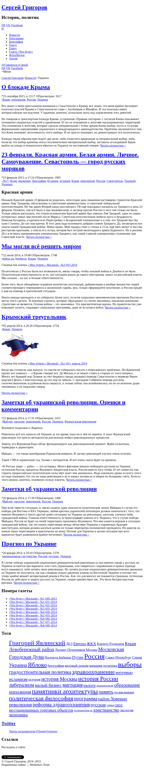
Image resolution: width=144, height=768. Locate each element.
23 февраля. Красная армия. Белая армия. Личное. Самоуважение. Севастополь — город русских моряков (70, 161)
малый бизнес (48, 685)
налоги (89, 685)
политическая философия (41, 698)
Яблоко (37, 664)
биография (39, 181)
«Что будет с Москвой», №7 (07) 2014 (33, 622)
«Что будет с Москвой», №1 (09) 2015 (33, 598)
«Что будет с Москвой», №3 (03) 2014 (52, 265)
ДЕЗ (69, 644)
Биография (16, 41)
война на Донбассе (14, 258)
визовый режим (76, 666)
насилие (19, 421)
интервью (124, 672)
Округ (13, 45)
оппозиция (18, 99)
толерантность (83, 710)
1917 (5, 181)
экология (127, 710)
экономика (18, 715)
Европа (79, 643)
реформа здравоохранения (61, 704)
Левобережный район (31, 649)
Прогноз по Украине (29, 543)
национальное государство (19, 556)
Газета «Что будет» (21, 51)
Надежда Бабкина (58, 657)
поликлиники (124, 692)
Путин (77, 657)
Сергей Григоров (24, 7)
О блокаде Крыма (26, 87)
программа (85, 698)
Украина (42, 99)
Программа (16, 38)
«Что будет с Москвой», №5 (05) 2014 (33, 615)
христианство (106, 710)
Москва (91, 650)
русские (54, 556)
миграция (72, 685)
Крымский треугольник (34, 316)
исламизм (18, 679)
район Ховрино (112, 698)
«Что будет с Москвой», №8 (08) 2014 (33, 625)
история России (98, 678)
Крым (6, 99)
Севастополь (114, 181)
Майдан (7, 421)
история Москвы (59, 679)
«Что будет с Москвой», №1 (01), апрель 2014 (57, 363)
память (106, 692)
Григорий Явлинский (37, 643)
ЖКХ (91, 643)
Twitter (9, 723)
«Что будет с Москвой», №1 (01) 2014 (33, 602)
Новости (14, 35)
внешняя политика (103, 666)
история (65, 181)
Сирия (137, 657)
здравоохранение (93, 672)
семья (110, 705)
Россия (31, 99)
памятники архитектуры (65, 691)
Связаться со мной (15, 64)
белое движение (20, 181)
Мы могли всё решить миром (41, 246)
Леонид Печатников (70, 650)
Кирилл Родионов (110, 644)
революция (87, 181)
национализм (104, 685)
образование (127, 685)
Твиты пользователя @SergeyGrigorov (33, 731)
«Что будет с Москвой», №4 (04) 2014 (33, 612)
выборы (130, 664)
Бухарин (52, 181)
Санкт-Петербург (118, 657)
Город (12, 48)
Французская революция (80, 421)
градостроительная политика (40, 672)
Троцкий (130, 181)
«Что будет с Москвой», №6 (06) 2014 (33, 618)
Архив (13, 58)
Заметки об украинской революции (49, 488)
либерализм (21, 685)
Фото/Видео (17, 55)
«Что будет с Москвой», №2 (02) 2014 (33, 605)
